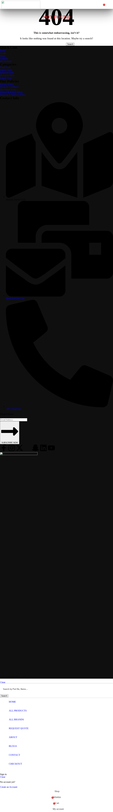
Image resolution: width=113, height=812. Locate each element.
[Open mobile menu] (109, 4)
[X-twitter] (19, 448)
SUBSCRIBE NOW (9, 443)
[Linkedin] (43, 448)
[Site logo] (20, 9)
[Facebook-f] (3, 448)
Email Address (7, 414)
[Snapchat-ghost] (35, 448)
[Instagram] (11, 448)
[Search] (100, 4)
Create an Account (8, 787)
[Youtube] (51, 448)
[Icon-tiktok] (27, 448)
